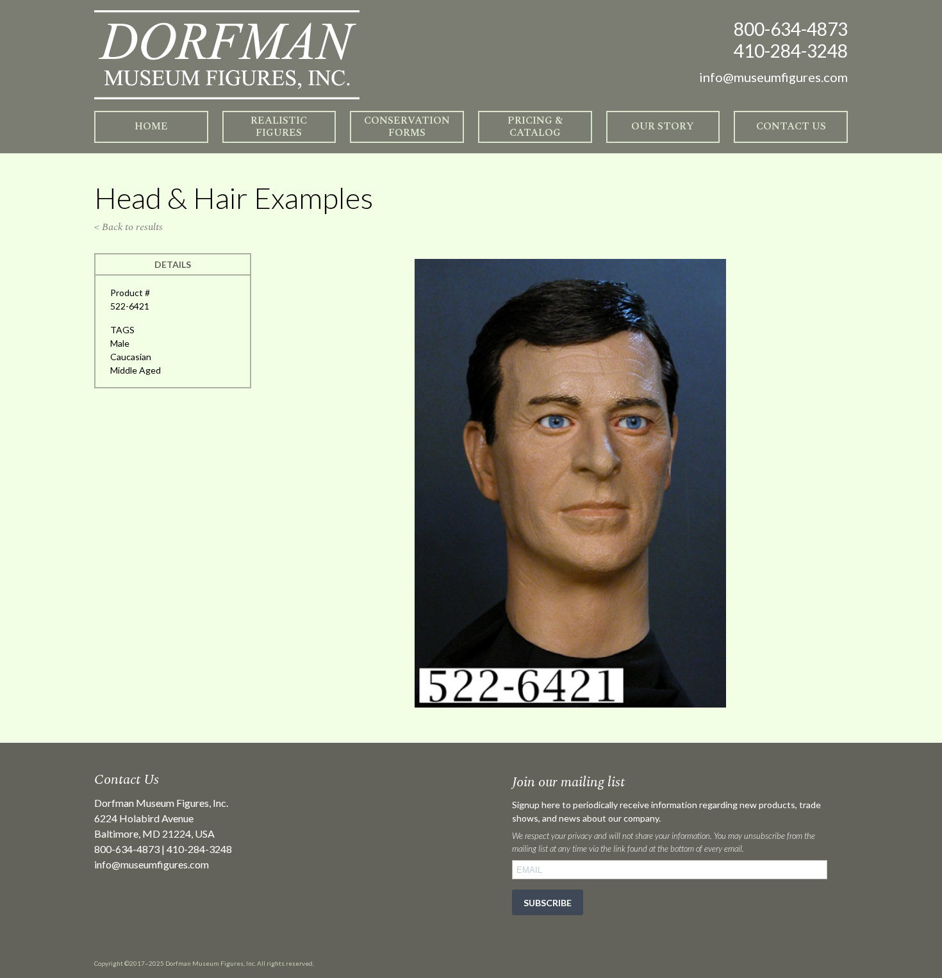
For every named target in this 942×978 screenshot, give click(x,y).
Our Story (662, 126)
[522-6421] (570, 704)
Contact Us (791, 126)
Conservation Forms (407, 126)
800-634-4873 (791, 29)
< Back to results (128, 227)
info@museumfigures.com (151, 864)
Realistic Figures (279, 126)
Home (151, 126)
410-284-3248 (791, 51)
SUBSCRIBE (548, 902)
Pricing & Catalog (535, 126)
